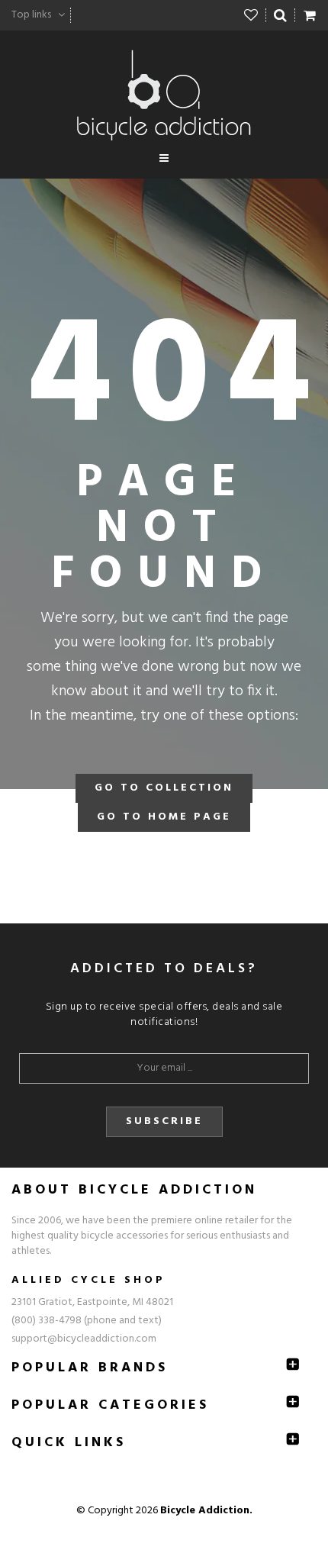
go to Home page (164, 817)
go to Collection (164, 788)
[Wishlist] (251, 15)
